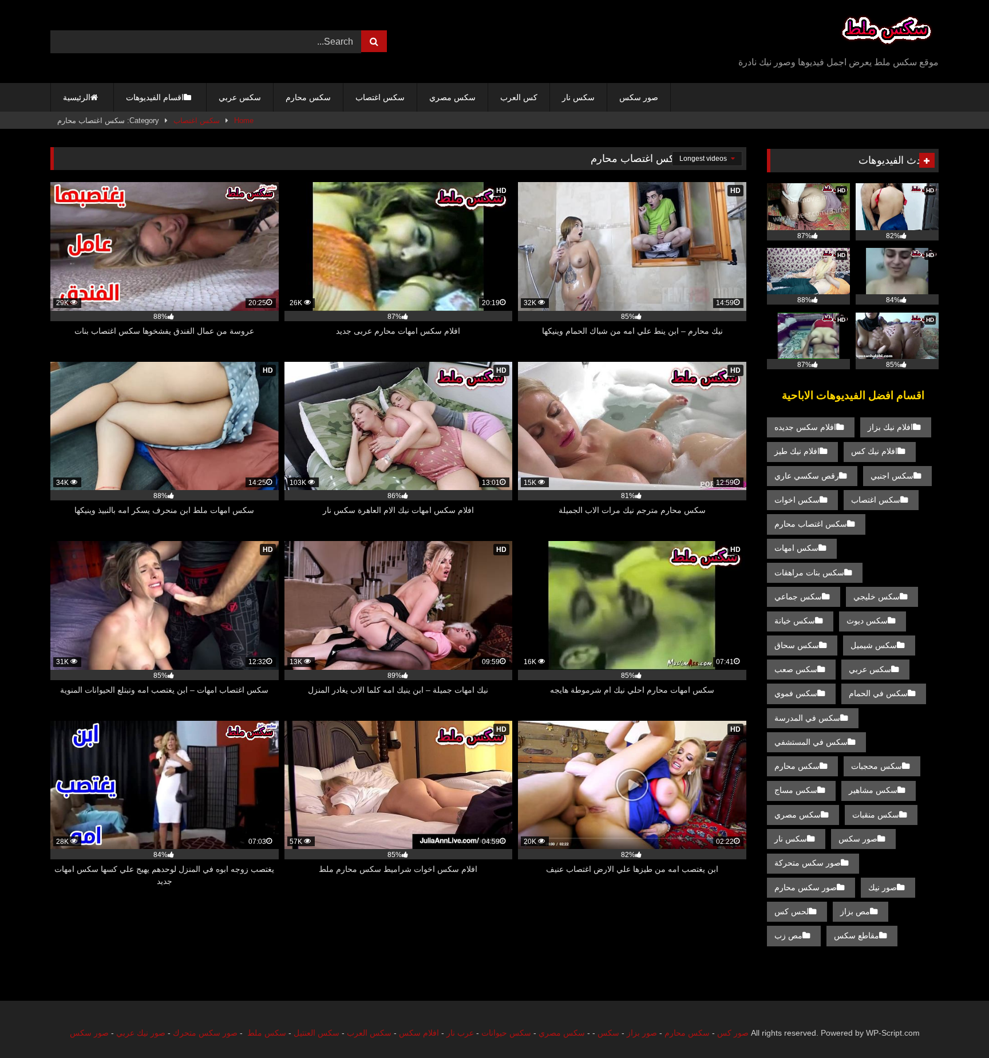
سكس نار (578, 97)
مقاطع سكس (856, 935)
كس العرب (518, 97)
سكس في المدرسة (807, 718)
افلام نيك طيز (797, 451)
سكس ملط (266, 1032)
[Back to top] (953, 1024)
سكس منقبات (875, 814)
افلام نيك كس (874, 451)
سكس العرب (369, 1032)
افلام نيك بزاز (890, 427)
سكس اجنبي (892, 475)
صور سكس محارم (805, 887)
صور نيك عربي (140, 1032)
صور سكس (638, 97)
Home (244, 120)
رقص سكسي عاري (806, 475)
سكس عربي (240, 97)
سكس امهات (796, 547)
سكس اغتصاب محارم (810, 523)
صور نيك (882, 887)
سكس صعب (795, 669)
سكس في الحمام (878, 693)
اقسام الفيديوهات (155, 97)
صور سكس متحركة (807, 862)
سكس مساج (795, 790)
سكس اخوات (797, 499)
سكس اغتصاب (380, 97)
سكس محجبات (876, 766)
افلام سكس (419, 1032)
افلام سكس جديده (805, 427)
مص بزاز (855, 911)
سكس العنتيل (316, 1032)
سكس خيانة (794, 620)
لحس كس (791, 911)
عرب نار (460, 1032)
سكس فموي (795, 693)
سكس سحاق (796, 645)
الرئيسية (76, 97)
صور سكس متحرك (205, 1032)
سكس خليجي (876, 596)
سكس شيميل (873, 645)
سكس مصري (452, 97)
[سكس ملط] (886, 32)
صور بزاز (642, 1032)
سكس (608, 1032)
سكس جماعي (798, 596)
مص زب (788, 935)
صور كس (733, 1032)
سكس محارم (308, 97)
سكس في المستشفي (811, 742)
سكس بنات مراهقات (809, 572)
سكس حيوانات (506, 1032)
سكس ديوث (867, 620)
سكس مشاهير (873, 790)
